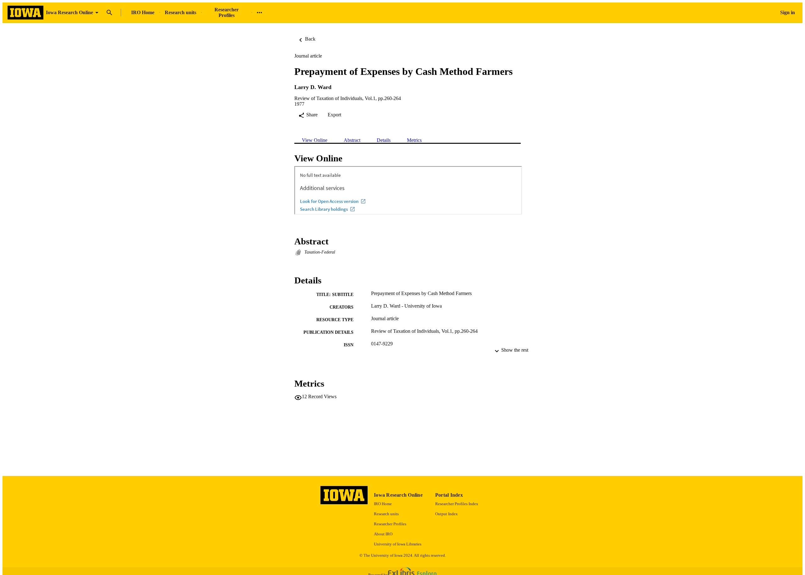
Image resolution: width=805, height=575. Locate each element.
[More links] (259, 12)
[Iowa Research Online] (25, 13)
